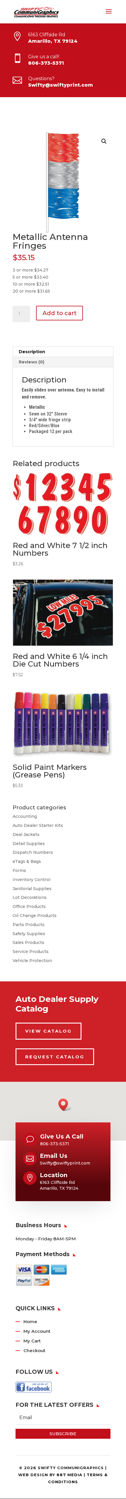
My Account (36, 1331)
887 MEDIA (69, 1474)
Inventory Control (31, 879)
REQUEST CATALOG (54, 1057)
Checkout (34, 1350)
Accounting (25, 816)
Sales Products (28, 942)
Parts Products (29, 924)
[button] (104, 141)
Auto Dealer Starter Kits (38, 825)
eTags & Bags (27, 861)
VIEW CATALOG (48, 1031)
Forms (19, 870)
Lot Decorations (30, 897)
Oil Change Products (35, 915)
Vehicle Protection (32, 960)
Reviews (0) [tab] (31, 362)
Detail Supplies (29, 843)
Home (30, 1321)
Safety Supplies (29, 933)
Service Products (31, 951)
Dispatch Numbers (33, 852)
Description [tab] (32, 351)
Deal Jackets (26, 834)
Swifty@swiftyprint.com (60, 85)
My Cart (32, 1341)
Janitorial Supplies (32, 888)
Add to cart (59, 313)
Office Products (29, 906)
